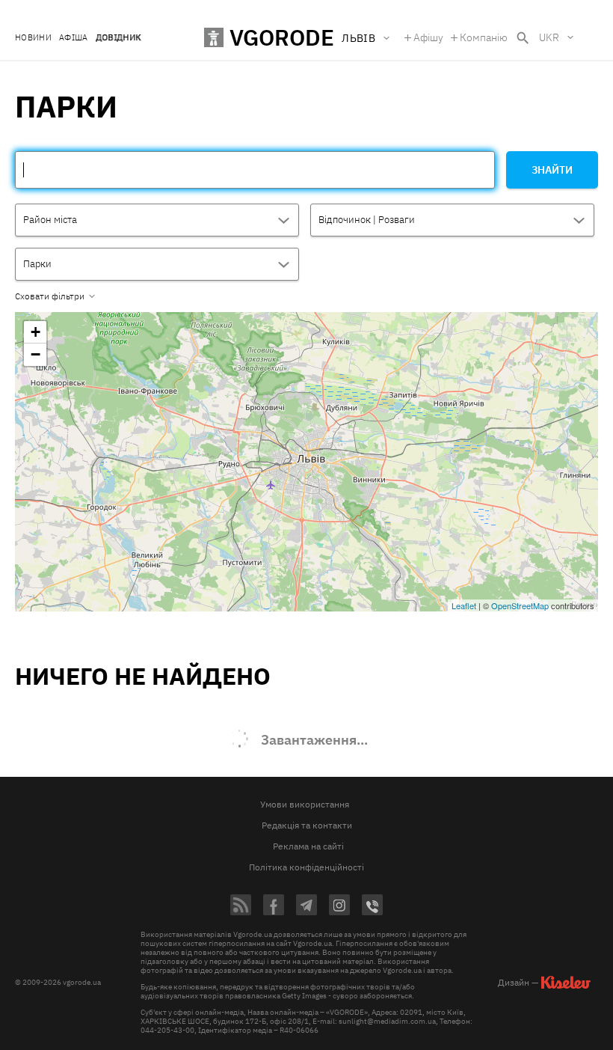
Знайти (552, 170)
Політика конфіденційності (306, 867)
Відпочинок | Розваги (366, 219)
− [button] (35, 354)
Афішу (428, 37)
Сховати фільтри (49, 296)
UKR (549, 37)
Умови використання (304, 804)
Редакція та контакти (307, 825)
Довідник (118, 38)
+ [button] (35, 332)
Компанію (484, 37)
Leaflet (464, 605)
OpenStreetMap (520, 605)
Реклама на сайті (308, 846)
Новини (33, 38)
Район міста (50, 219)
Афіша (73, 38)
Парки (37, 263)
